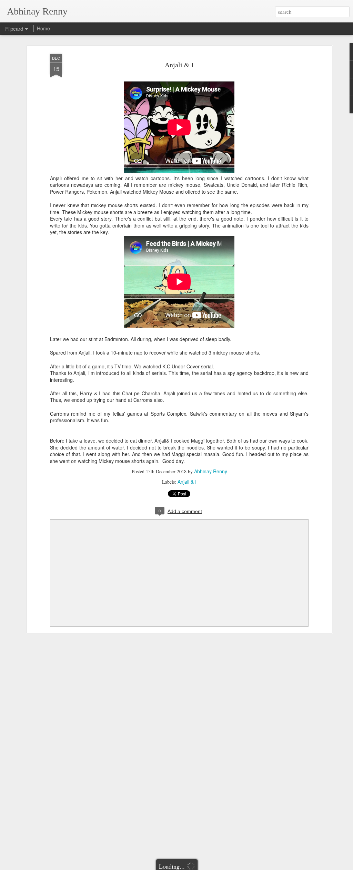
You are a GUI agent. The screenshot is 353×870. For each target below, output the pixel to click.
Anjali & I (179, 65)
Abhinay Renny (210, 471)
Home (43, 28)
